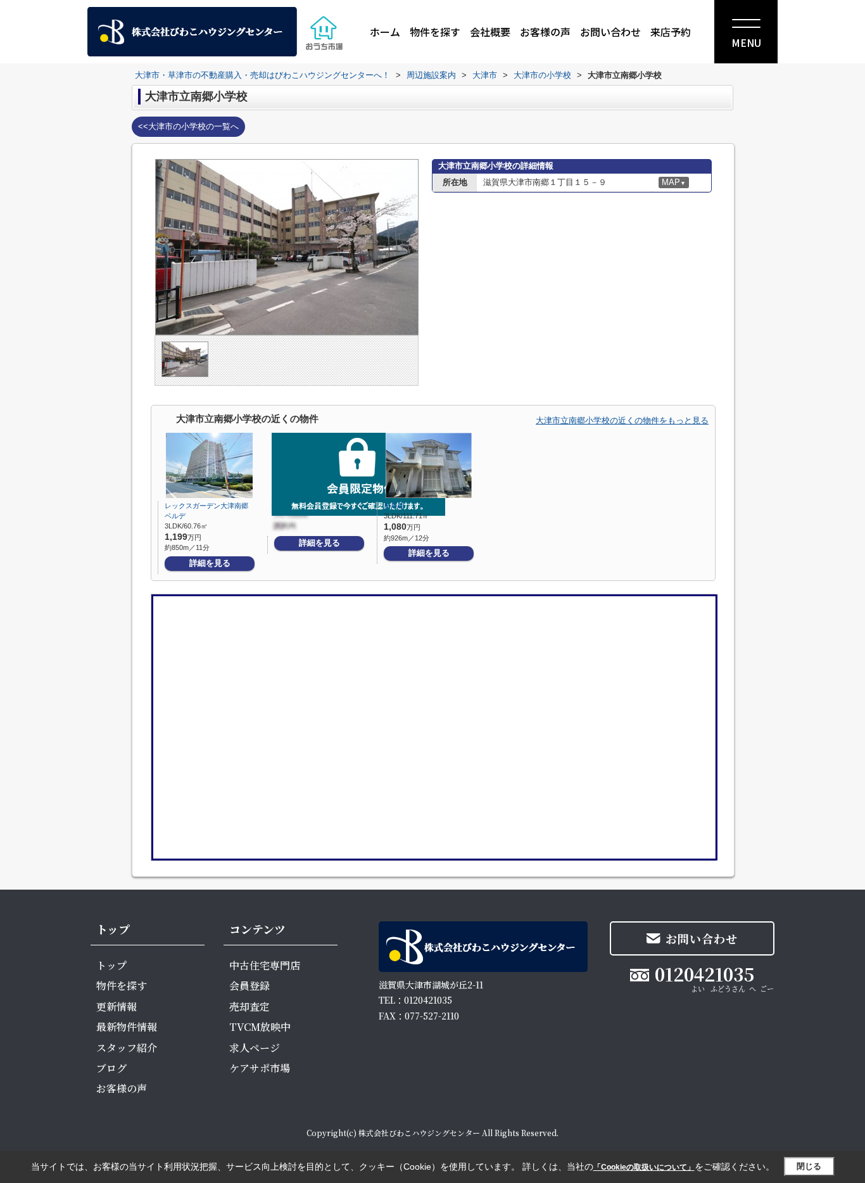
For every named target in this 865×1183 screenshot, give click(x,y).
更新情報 (116, 1006)
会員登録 (249, 985)
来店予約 (670, 31)
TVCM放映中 (260, 1027)
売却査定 (249, 1006)
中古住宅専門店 (264, 965)
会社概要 (490, 31)
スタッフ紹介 (126, 1047)
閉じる (809, 1166)
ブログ (111, 1068)
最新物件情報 (126, 1027)
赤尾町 (394, 505)
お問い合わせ (610, 31)
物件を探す (435, 31)
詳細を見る (209, 563)
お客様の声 (545, 31)
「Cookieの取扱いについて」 (644, 1167)
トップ (111, 965)
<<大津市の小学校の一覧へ (188, 126)
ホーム (385, 31)
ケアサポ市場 (259, 1068)
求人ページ (254, 1047)
